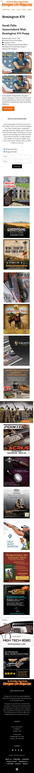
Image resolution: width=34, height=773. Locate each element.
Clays (13, 9)
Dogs (18, 9)
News (24, 9)
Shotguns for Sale (11, 152)
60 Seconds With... (11, 149)
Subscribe (17, 166)
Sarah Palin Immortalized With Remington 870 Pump (15, 29)
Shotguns (5, 9)
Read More (8, 109)
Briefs (29, 9)
